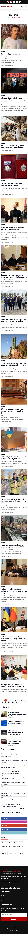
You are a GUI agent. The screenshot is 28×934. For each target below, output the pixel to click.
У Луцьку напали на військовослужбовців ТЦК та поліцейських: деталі (16, 732)
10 (9, 703)
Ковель (4, 853)
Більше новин (23, 808)
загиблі (10, 853)
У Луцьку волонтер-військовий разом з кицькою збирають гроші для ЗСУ (13, 501)
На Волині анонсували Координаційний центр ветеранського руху (14, 741)
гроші (12, 849)
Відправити (14, 919)
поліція (3, 856)
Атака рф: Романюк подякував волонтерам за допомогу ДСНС (12, 147)
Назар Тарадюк (4, 65)
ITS (17, 930)
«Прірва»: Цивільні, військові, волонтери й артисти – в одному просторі (13, 100)
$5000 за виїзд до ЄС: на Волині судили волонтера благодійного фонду (12, 411)
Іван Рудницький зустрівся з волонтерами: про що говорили (12, 685)
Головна (10, 17)
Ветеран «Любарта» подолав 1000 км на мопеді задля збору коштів (13, 364)
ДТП (16, 853)
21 (13, 703)
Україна (18, 849)
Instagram (5, 822)
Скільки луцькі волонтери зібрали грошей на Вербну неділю (13, 458)
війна (10, 843)
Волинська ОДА (6, 846)
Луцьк (15, 843)
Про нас (3, 895)
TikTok (4, 833)
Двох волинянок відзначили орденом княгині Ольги (11, 184)
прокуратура (5, 849)
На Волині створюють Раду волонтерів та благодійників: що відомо (13, 639)
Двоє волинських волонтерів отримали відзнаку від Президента (14, 276)
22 (16, 703)
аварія (21, 853)
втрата (10, 856)
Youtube (5, 825)
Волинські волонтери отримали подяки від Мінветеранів (12, 228)
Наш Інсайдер (4, 556)
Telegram (5, 829)
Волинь (4, 843)
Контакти (3, 900)
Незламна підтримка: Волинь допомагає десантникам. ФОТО (12, 546)
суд (21, 843)
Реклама (3, 898)
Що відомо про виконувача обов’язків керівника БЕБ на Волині (16, 723)
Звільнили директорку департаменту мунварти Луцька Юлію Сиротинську (17, 714)
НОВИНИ (3, 51)
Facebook (5, 818)
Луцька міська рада (18, 846)
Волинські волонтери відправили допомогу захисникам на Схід (13, 320)
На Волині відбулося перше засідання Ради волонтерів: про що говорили (14, 591)
